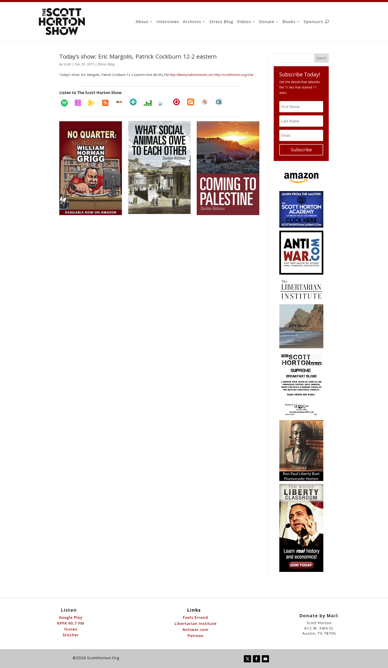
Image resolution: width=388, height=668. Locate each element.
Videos (244, 22)
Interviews (168, 22)
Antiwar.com (195, 629)
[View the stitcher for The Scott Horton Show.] (119, 102)
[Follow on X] (247, 658)
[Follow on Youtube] (265, 658)
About (142, 22)
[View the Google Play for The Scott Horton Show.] (91, 103)
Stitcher (71, 634)
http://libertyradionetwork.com (192, 75)
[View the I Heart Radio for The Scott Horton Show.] (162, 103)
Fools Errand (195, 617)
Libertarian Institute (195, 623)
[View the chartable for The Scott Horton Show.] (219, 102)
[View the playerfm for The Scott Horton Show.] (176, 102)
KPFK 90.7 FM (70, 623)
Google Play (70, 617)
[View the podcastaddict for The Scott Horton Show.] (190, 102)
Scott (67, 64)
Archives (192, 22)
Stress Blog (221, 22)
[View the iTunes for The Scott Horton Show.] (78, 103)
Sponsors (313, 22)
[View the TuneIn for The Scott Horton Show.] (133, 102)
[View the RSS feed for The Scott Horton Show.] (105, 103)
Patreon (195, 635)
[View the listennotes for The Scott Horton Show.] (205, 102)
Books (288, 22)
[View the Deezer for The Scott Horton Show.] (147, 103)
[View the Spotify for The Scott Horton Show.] (64, 103)
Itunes (70, 629)
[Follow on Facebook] (256, 658)
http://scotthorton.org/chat (234, 75)
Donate (266, 22)
